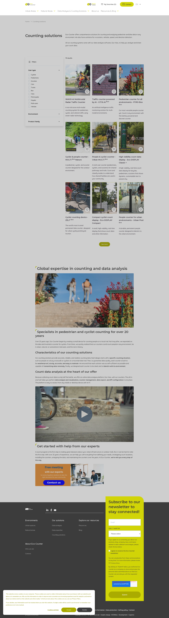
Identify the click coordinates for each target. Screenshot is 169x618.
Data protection (111, 610)
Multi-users (34, 103)
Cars (32, 84)
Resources (82, 525)
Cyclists (33, 75)
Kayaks (33, 100)
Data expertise (57, 530)
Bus (32, 91)
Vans (32, 94)
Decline (84, 610)
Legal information (98, 610)
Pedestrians (35, 78)
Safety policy (123, 610)
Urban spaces (30, 525)
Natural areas (30, 530)
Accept (69, 610)
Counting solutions (58, 535)
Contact (132, 610)
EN (137, 4)
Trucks (33, 87)
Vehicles (33, 107)
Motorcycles (35, 97)
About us (95, 11)
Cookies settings (53, 610)
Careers (28, 554)
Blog (80, 530)
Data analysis (57, 525)
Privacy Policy (115, 563)
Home (27, 21)
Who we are (29, 549)
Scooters (34, 81)
